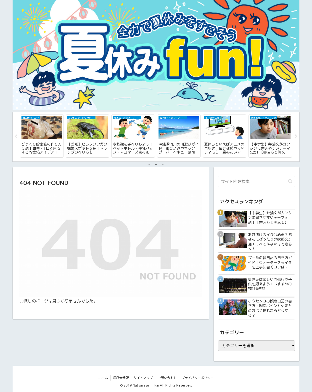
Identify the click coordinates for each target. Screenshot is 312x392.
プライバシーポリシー (198, 378)
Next (296, 136)
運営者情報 (121, 378)
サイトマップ (143, 378)
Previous (16, 136)
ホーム (103, 378)
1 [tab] (149, 164)
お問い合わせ (167, 378)
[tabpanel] (41, 136)
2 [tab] (156, 164)
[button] (290, 181)
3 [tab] (163, 164)
